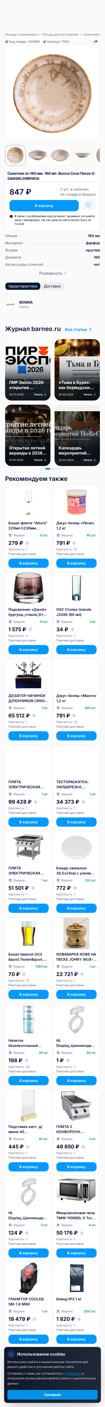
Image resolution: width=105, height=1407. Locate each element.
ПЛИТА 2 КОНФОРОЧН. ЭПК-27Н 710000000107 (69, 1129)
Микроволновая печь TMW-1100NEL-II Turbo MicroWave (76, 1216)
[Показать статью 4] (59, 469)
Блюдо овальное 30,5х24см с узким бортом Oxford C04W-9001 (76, 871)
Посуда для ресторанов (60, 34)
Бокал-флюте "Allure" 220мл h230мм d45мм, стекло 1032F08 (27, 526)
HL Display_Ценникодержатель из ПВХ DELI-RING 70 (76, 1043)
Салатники (91, 34)
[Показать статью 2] (53, 469)
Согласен (52, 1394)
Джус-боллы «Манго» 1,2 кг (76, 698)
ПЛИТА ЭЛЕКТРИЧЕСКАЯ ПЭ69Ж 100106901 (24, 785)
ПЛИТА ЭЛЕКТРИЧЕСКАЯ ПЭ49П (24, 871)
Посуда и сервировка (21, 34)
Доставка (52, 286)
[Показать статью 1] (47, 469)
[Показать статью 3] (56, 469)
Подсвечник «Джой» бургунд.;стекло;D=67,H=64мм (28, 612)
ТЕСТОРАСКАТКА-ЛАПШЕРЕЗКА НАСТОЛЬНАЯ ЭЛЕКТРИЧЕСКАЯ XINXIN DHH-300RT (73, 785)
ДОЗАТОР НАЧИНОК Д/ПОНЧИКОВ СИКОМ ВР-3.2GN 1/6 (28, 698)
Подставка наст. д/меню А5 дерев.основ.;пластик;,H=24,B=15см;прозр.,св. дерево (28, 1129)
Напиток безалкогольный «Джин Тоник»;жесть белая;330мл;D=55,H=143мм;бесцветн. (28, 1043)
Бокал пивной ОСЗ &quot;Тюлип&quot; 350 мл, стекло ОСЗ (26, 957)
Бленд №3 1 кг (69, 1299)
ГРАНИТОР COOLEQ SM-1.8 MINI (26, 1301)
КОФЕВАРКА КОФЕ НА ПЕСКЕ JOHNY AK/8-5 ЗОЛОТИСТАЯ (76, 957)
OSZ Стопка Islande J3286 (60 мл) (73, 612)
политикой (74, 1373)
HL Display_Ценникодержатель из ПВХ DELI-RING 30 (28, 1216)
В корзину (44, 205)
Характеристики (22, 286)
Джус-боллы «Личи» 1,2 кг (75, 525)
